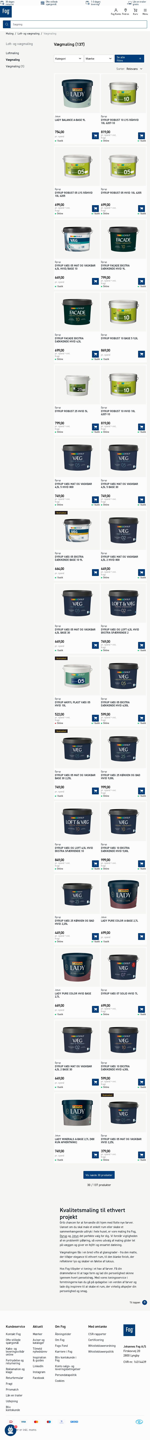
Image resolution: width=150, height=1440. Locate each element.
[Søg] (7, 24)
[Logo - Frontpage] (37, 12)
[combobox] (79, 24)
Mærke (90, 58)
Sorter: (120, 69)
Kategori (60, 58)
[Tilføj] (95, 135)
